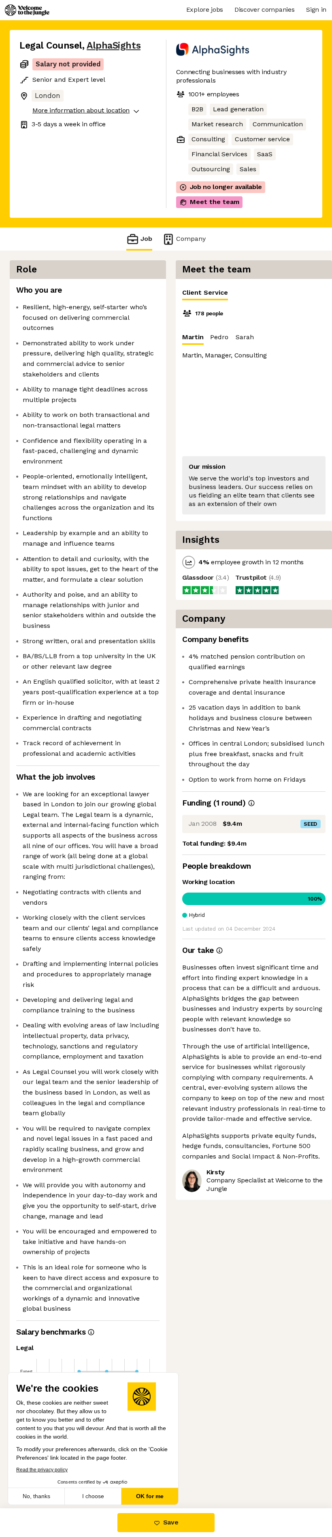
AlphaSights (113, 45)
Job (146, 238)
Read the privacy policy (42, 1470)
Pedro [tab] (219, 337)
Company (191, 238)
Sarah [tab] (245, 337)
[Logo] (27, 10)
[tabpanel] (254, 411)
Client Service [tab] (205, 292)
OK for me (150, 1496)
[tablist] (254, 292)
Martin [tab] (193, 337)
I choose (93, 1496)
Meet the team (214, 202)
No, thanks (36, 1496)
